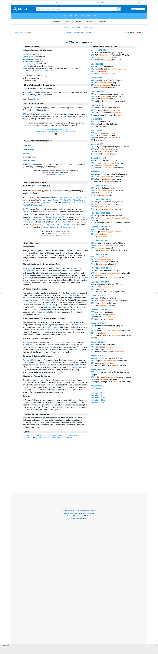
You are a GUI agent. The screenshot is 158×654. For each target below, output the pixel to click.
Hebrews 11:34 (49, 203)
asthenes (30, 92)
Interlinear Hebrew (44, 435)
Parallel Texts (67, 438)
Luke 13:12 (95, 105)
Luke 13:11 (47, 275)
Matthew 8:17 (67, 203)
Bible (16, 32)
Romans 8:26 (61, 222)
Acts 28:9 (26, 205)
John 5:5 (52, 200)
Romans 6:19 (28, 212)
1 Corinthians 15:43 (64, 197)
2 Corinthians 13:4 (79, 197)
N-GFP (100, 64)
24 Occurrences (96, 388)
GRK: (92, 53)
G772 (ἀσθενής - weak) (45, 71)
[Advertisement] (79, 479)
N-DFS (99, 119)
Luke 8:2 (84, 203)
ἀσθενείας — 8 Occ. (98, 400)
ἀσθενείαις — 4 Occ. (98, 395)
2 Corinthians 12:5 (97, 227)
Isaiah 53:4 (31, 271)
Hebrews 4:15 (28, 222)
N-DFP (107, 227)
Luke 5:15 (76, 203)
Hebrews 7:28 (51, 219)
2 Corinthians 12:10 (98, 268)
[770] (155, 298)
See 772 (34, 110)
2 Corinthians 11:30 (51, 224)
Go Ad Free (5, 645)
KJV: (92, 57)
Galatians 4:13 (81, 200)
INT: (92, 60)
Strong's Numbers (59, 435)
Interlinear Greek (29, 435)
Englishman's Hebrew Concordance (47, 438)
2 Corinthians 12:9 (66, 224)
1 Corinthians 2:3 (57, 217)
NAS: (92, 55)
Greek (26, 32)
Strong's (21, 32)
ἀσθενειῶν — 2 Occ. (98, 402)
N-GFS (101, 91)
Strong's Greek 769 (98, 386)
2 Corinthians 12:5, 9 (69, 227)
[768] (2, 298)
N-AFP (103, 50)
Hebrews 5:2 (40, 219)
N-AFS (103, 158)
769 (24, 114)
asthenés (30, 149)
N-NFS (100, 130)
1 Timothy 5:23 (36, 205)
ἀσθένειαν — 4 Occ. (98, 398)
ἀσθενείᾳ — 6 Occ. (97, 393)
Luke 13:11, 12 (69, 200)
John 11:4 (60, 200)
